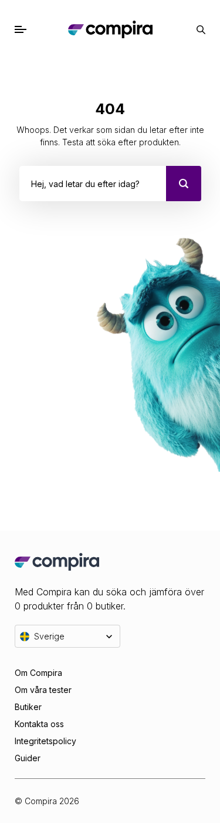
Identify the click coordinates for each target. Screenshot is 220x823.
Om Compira (38, 673)
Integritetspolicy (45, 741)
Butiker (28, 707)
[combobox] (32, 183)
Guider (27, 758)
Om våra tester (43, 690)
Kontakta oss (39, 724)
